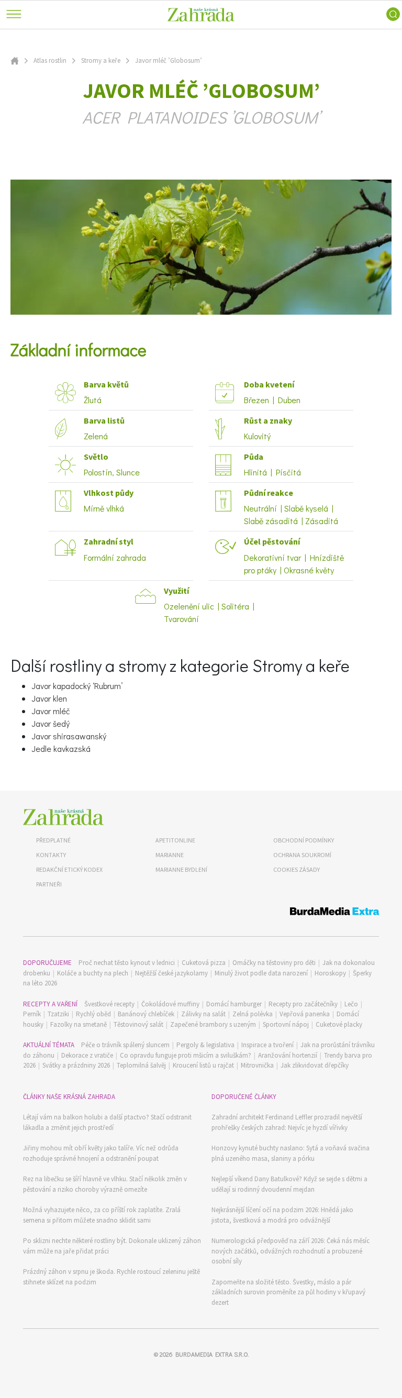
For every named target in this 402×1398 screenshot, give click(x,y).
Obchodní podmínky (303, 840)
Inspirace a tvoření (267, 1044)
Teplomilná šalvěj (141, 1065)
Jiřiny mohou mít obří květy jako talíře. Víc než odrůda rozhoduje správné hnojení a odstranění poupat (100, 1153)
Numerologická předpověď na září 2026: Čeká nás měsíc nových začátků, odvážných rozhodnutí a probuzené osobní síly (290, 1251)
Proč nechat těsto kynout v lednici (127, 962)
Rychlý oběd (93, 1013)
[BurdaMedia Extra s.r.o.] (201, 913)
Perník (32, 1013)
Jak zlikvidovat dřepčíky (315, 1065)
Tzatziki (58, 1013)
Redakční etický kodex (69, 869)
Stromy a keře (100, 60)
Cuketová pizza (204, 962)
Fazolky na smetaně (78, 1024)
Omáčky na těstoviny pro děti (274, 962)
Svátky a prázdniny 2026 (76, 1065)
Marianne (169, 855)
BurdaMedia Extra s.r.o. (212, 1354)
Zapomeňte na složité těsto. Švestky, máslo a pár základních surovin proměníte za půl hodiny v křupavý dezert (288, 1292)
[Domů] (63, 817)
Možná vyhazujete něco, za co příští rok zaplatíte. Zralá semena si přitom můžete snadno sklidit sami (102, 1215)
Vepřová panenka (305, 1013)
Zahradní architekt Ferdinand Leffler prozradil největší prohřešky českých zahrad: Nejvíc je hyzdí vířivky (286, 1122)
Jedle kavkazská (61, 748)
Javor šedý (50, 723)
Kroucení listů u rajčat (203, 1065)
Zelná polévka (252, 1013)
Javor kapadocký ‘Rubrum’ (76, 685)
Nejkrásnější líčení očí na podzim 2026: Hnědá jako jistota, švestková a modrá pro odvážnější (282, 1215)
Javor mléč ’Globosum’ (168, 60)
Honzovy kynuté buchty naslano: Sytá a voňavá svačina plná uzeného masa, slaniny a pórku (290, 1153)
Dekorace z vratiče (87, 1055)
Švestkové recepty (109, 1004)
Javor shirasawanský (68, 735)
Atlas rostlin (50, 60)
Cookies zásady (296, 869)
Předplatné (53, 840)
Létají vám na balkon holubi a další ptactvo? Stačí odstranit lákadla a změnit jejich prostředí (107, 1122)
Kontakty (51, 855)
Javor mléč (50, 710)
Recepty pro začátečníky (303, 1004)
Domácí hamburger (234, 1004)
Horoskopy (330, 973)
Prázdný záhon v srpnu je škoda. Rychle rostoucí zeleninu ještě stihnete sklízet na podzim (111, 1276)
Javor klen (49, 698)
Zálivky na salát (203, 1013)
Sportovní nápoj (286, 1024)
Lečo (351, 1004)
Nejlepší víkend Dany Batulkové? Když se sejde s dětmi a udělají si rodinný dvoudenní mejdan (289, 1184)
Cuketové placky (339, 1024)
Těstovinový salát (138, 1024)
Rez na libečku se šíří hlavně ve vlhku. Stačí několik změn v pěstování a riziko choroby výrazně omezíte (105, 1184)
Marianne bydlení (181, 869)
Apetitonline (175, 840)
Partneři (49, 884)
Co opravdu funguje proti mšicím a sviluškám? (185, 1055)
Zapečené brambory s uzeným (213, 1024)
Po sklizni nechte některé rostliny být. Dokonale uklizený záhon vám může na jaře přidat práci (112, 1246)
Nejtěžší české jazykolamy (171, 973)
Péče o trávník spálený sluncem (125, 1044)
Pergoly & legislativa (205, 1044)
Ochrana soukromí (302, 855)
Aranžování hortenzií (287, 1055)
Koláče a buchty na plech (92, 973)
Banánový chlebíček (146, 1013)
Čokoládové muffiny (170, 1004)
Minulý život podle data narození (261, 973)
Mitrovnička (257, 1065)
